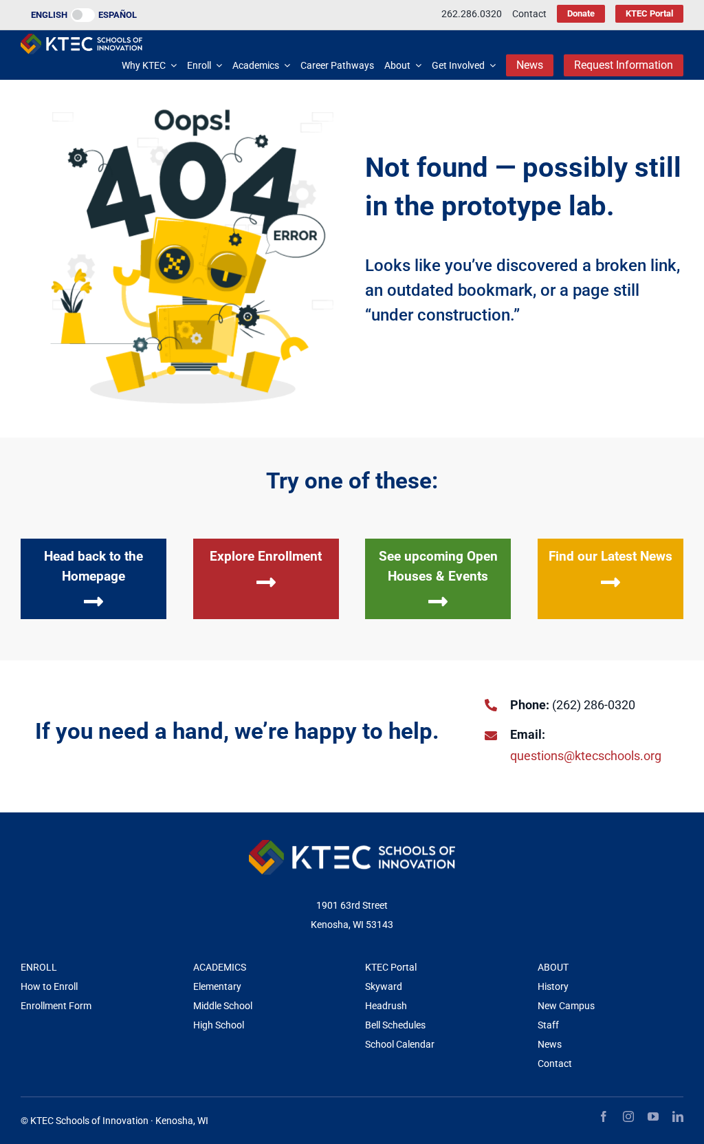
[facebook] (603, 1116)
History (553, 986)
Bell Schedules (395, 1024)
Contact (555, 1063)
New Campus (566, 1005)
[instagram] (628, 1116)
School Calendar (399, 1044)
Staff (548, 1024)
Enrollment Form (56, 1005)
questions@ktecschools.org (585, 755)
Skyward (383, 986)
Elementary (217, 986)
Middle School (222, 1005)
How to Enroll (49, 986)
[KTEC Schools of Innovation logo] (81, 39)
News (550, 1044)
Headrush (386, 1005)
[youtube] (653, 1116)
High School (218, 1024)
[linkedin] (677, 1116)
